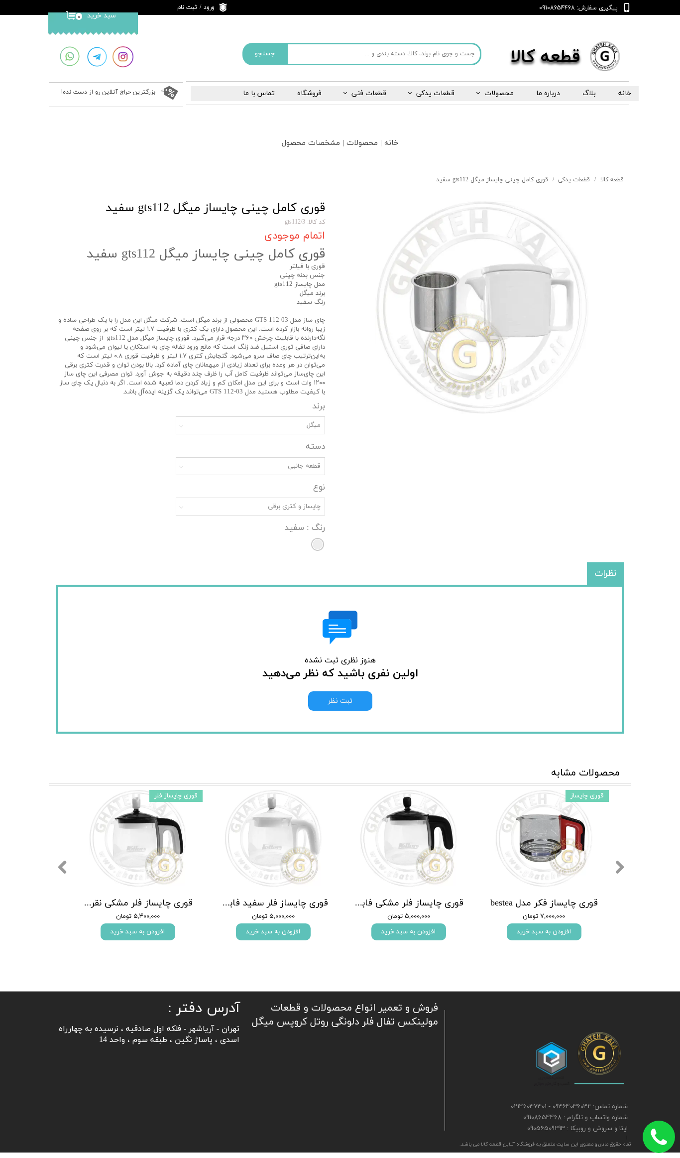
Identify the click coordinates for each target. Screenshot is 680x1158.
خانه (624, 93)
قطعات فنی (368, 93)
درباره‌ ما (548, 93)
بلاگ (589, 93)
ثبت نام (187, 7)
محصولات (499, 93)
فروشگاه (309, 93)
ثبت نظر (340, 701)
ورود (209, 7)
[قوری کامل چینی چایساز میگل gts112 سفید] (482, 307)
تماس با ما (259, 93)
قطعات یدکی (435, 93)
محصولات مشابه (585, 773)
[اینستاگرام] (123, 57)
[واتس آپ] (69, 56)
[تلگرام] (96, 57)
